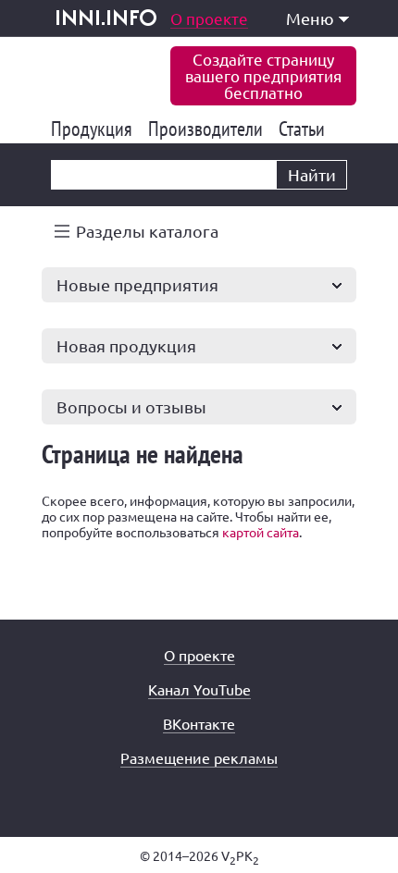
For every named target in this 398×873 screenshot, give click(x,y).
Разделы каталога (147, 230)
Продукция (95, 128)
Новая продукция (126, 345)
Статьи (305, 128)
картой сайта (260, 531)
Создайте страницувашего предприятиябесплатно (263, 75)
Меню (310, 18)
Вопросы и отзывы (131, 406)
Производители (208, 128)
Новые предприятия (137, 284)
